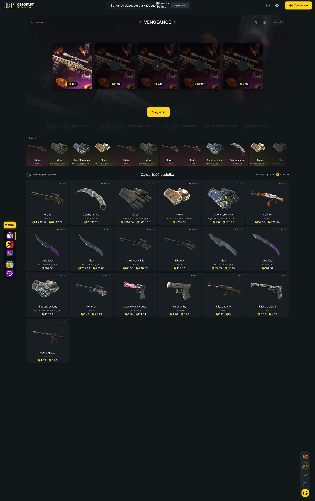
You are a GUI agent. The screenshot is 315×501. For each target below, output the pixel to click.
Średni (277, 22)
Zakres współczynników (44, 174)
